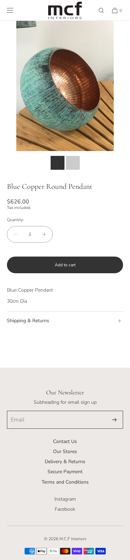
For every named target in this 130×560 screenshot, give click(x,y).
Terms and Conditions (65, 482)
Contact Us (65, 441)
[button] (98, 10)
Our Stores (65, 451)
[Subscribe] (114, 420)
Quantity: (15, 219)
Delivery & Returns (65, 461)
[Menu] (15, 10)
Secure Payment (65, 471)
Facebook (65, 509)
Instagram (65, 499)
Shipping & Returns (28, 320)
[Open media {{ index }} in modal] (65, 86)
